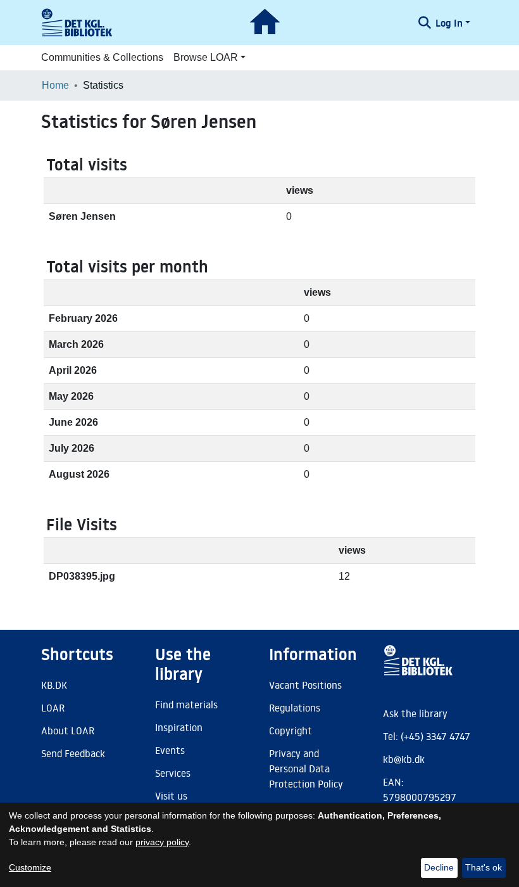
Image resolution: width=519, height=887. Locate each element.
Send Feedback (73, 753)
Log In (449, 23)
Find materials (186, 704)
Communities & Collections (102, 57)
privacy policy (162, 842)
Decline (439, 867)
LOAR (53, 707)
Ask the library (415, 713)
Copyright (290, 730)
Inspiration (179, 727)
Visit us (171, 795)
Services (173, 773)
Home (55, 85)
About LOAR (67, 730)
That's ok (483, 867)
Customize (30, 867)
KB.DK (54, 685)
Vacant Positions (305, 685)
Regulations (294, 707)
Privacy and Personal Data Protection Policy (306, 768)
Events (170, 750)
